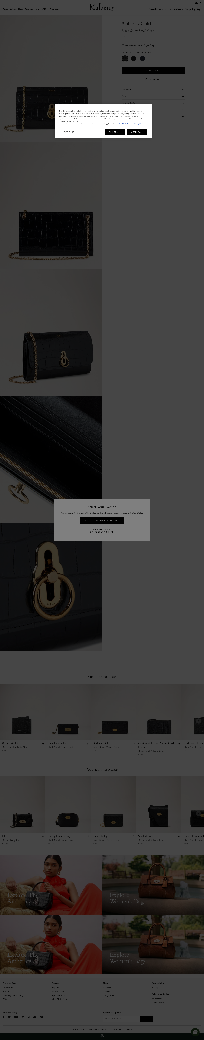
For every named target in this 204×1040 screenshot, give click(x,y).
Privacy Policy (139, 124)
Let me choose (69, 132)
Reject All (114, 132)
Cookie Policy (124, 124)
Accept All (137, 132)
